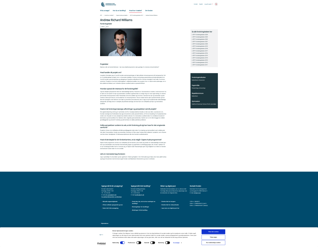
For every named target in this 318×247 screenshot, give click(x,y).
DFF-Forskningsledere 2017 (200, 51)
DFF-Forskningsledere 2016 (200, 53)
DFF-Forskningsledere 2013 (200, 60)
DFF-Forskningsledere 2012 (200, 62)
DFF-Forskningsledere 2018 (200, 48)
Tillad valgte (213, 237)
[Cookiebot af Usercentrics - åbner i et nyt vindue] (101, 244)
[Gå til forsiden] (108, 4)
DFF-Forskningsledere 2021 (200, 41)
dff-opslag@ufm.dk (110, 195)
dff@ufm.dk (197, 193)
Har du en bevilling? (119, 10)
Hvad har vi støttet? (135, 10)
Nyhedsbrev (104, 223)
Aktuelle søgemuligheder (110, 201)
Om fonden (149, 10)
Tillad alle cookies (213, 231)
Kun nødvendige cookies (213, 242)
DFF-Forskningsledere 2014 (200, 58)
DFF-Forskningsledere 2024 (200, 34)
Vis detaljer (176, 242)
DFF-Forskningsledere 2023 (200, 37)
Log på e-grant (208, 4)
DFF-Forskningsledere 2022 (200, 39)
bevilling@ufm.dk (139, 195)
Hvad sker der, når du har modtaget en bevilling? (143, 202)
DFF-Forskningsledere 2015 (200, 55)
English (201, 4)
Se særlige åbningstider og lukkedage (111, 197)
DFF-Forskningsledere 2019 (200, 46)
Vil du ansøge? (104, 10)
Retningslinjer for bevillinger (140, 207)
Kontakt (196, 4)
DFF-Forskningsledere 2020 (200, 44)
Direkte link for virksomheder (170, 205)
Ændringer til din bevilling (140, 210)
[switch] (138, 242)
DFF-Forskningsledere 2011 (200, 65)
